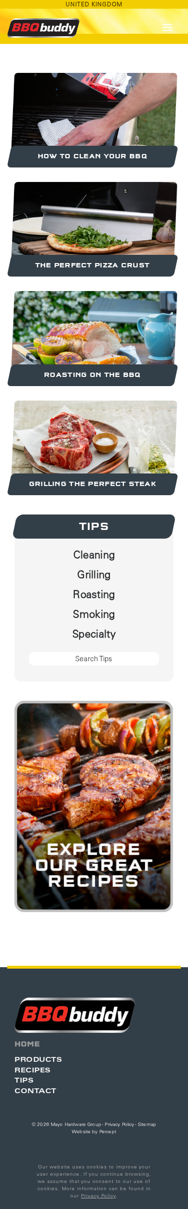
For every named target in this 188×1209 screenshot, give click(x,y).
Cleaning (94, 554)
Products (38, 1059)
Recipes (32, 1070)
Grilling (94, 574)
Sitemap (147, 1124)
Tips (94, 526)
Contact (35, 1090)
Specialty (94, 633)
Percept (107, 1131)
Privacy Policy (119, 1124)
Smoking (94, 614)
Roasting (94, 594)
